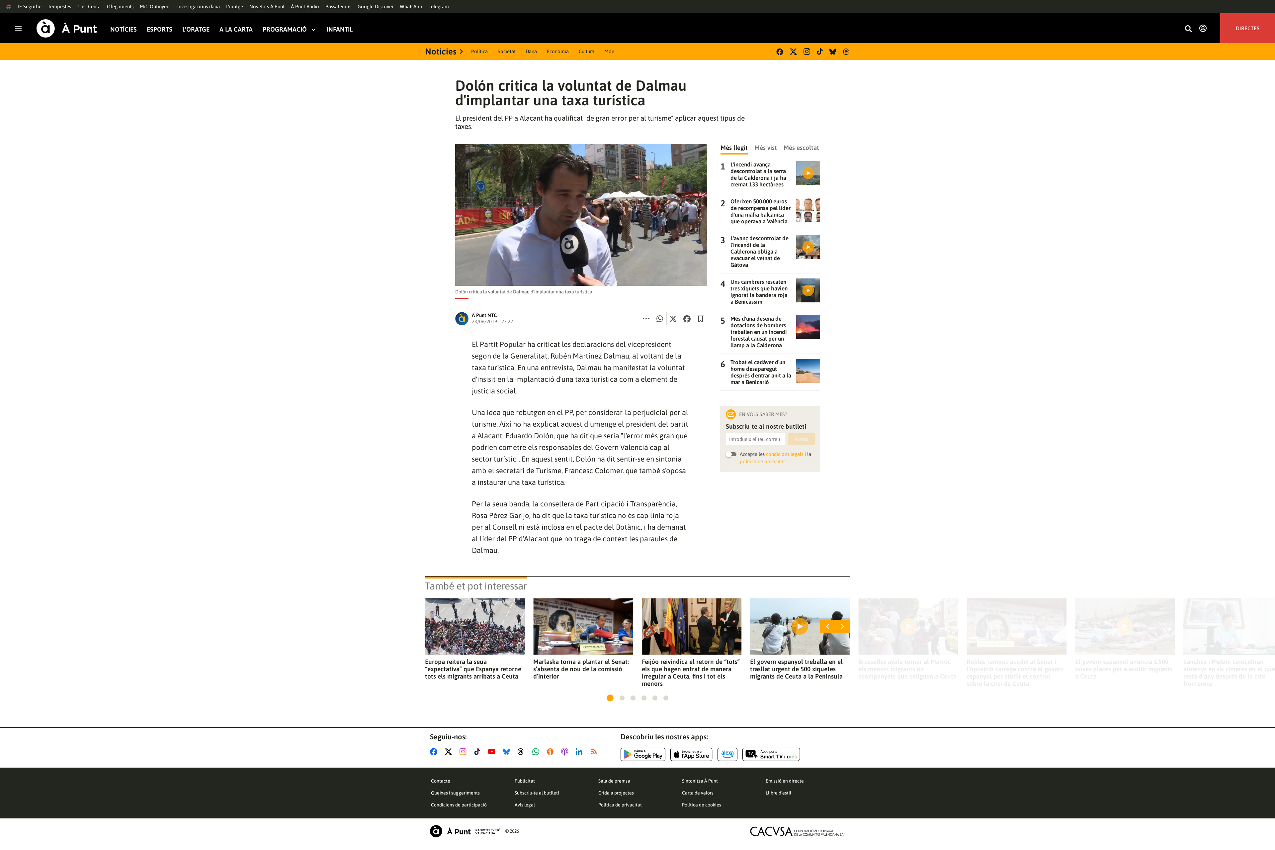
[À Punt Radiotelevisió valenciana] (465, 831)
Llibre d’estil (778, 793)
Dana (531, 51)
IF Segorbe (30, 6)
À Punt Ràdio (305, 6)
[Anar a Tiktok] (478, 752)
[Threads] (846, 52)
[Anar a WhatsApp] (537, 752)
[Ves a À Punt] (67, 28)
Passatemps (338, 6)
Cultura (586, 51)
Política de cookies (701, 804)
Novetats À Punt (267, 6)
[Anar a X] (450, 752)
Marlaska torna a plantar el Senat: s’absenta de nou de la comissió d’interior (581, 669)
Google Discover (375, 6)
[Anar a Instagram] (464, 752)
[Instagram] (807, 51)
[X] (793, 52)
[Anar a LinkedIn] (580, 752)
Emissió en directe (785, 781)
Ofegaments (120, 6)
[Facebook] (779, 51)
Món (609, 51)
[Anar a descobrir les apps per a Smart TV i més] (771, 754)
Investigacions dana (198, 6)
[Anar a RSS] (595, 752)
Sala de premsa (614, 781)
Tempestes (59, 6)
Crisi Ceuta (89, 6)
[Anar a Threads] (522, 752)
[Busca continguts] (1188, 29)
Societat (507, 51)
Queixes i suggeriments (455, 793)
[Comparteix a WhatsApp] (659, 318)
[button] (610, 697)
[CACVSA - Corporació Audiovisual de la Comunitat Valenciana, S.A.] (797, 831)
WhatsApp (411, 6)
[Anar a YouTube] (493, 752)
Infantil (340, 29)
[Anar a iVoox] (551, 752)
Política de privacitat (620, 804)
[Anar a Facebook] (435, 752)
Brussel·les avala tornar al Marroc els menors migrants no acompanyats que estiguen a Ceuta (907, 669)
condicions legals (784, 454)
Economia (558, 51)
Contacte (440, 781)
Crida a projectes (616, 793)
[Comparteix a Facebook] (687, 318)
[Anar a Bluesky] (508, 752)
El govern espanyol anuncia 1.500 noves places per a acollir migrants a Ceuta (1124, 669)
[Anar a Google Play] (643, 754)
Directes (1247, 28)
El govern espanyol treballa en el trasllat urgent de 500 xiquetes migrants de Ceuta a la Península (796, 669)
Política (479, 51)
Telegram (439, 6)
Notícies (123, 29)
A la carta (236, 29)
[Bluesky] (832, 52)
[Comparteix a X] (673, 318)
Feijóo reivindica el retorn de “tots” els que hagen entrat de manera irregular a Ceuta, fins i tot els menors (691, 672)
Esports (159, 29)
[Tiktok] (820, 51)
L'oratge (234, 6)
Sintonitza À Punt (700, 781)
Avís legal (525, 804)
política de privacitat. (763, 461)
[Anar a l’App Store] (691, 754)
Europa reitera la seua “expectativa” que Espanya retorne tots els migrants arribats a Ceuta (473, 669)
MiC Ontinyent (155, 6)
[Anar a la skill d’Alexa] (727, 754)
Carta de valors (698, 793)
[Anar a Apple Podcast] (566, 752)
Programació (285, 29)
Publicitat (525, 781)
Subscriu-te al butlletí (537, 793)
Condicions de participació (459, 804)
